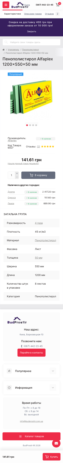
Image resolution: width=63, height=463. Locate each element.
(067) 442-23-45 (44, 5)
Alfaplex (12, 140)
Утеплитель (13, 49)
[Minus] (17, 177)
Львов (11, 203)
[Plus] (17, 173)
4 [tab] (36, 125)
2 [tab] (30, 125)
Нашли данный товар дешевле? (23, 163)
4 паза (39, 223)
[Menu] (6, 5)
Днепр (11, 191)
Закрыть (31, 31)
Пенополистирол (30, 49)
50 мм (38, 257)
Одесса (12, 197)
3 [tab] (33, 125)
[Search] (6, 42)
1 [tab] (27, 125)
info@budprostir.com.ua (31, 421)
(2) (38, 146)
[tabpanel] (31, 96)
